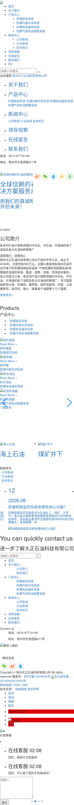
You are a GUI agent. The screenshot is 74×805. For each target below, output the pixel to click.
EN (10, 64)
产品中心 (14, 14)
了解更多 (6, 407)
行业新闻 (22, 43)
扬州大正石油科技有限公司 (29, 75)
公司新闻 (22, 39)
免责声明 (33, 689)
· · (18, 321)
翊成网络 (21, 689)
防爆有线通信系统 (27, 27)
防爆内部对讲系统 (27, 23)
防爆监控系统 (25, 19)
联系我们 (14, 60)
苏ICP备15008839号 (37, 676)
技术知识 (22, 47)
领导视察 (14, 52)
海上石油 (12, 453)
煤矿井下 (50, 453)
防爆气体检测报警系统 (30, 31)
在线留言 (14, 56)
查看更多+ (6, 295)
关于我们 (14, 10)
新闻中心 (14, 35)
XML (25, 685)
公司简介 (22, 569)
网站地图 (6, 685)
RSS (17, 685)
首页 (11, 6)
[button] (1, 229)
